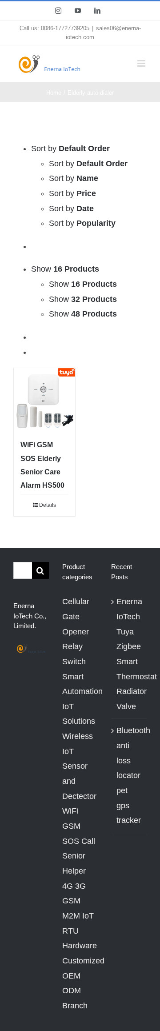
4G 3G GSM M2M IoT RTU (78, 908)
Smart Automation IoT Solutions (80, 699)
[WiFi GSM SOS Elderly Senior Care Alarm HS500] (44, 398)
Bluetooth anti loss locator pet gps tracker (129, 775)
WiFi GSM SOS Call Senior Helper (78, 840)
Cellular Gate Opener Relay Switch (75, 631)
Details (47, 505)
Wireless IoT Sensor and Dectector (79, 766)
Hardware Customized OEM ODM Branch (80, 975)
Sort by (88, 163)
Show (83, 284)
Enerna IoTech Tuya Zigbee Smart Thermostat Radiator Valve (129, 654)
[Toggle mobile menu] (142, 63)
